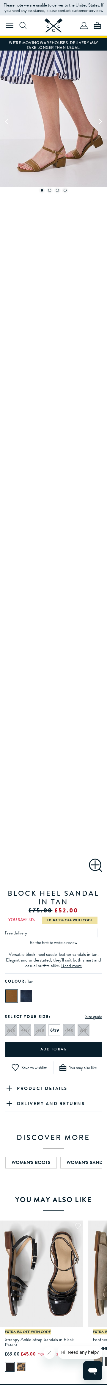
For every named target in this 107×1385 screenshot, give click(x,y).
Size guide (93, 1016)
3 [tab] (57, 190)
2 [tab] (49, 190)
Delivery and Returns (51, 1103)
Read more (71, 965)
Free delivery (16, 933)
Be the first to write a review (53, 942)
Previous (7, 121)
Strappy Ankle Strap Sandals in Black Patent (39, 1342)
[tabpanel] (53, 121)
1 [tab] (42, 190)
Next (99, 121)
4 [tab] (65, 190)
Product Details (42, 1088)
